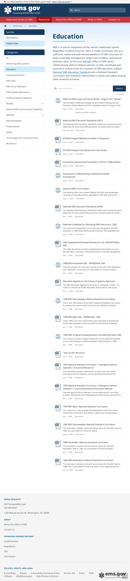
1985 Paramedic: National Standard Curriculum (85, 442)
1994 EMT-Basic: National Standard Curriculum (85, 406)
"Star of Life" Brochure (74, 352)
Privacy (23, 573)
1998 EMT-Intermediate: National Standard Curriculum (89, 299)
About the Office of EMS (15, 524)
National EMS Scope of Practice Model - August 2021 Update (92, 99)
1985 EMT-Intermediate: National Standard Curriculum (89, 424)
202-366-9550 (10, 507)
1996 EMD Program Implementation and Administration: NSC (92, 335)
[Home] (5, 26)
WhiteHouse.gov (24, 576)
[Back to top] (125, 576)
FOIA (91, 573)
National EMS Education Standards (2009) (83, 206)
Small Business (11, 541)
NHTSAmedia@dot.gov (15, 504)
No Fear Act (69, 573)
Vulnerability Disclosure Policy (45, 573)
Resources (17, 26)
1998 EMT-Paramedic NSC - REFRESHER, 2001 (84, 263)
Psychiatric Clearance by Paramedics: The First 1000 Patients (92, 162)
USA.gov (8, 576)
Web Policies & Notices (47, 576)
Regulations (9, 546)
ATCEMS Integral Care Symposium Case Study (85, 150)
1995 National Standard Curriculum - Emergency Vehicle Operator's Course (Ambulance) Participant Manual (90, 387)
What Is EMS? (95, 19)
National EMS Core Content (76, 188)
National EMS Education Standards (71, 72)
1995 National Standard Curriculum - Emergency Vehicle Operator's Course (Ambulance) (90, 366)
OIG (6, 551)
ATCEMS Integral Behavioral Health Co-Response (86, 138)
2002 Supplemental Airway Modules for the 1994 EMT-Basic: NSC (91, 244)
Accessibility (10, 573)
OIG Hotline (9, 556)
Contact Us (114, 19)
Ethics (82, 573)
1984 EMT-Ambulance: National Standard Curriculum (88, 460)
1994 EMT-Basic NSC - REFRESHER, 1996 (81, 317)
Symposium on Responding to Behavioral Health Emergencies (86, 175)
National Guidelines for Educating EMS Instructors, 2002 (90, 224)
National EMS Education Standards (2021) (83, 120)
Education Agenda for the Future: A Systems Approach (89, 281)
